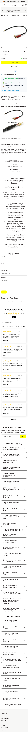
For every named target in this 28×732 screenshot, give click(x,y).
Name (3, 256)
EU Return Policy (5, 727)
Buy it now (14, 66)
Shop (7, 15)
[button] (23, 313)
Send (4, 292)
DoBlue (14, 5)
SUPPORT (3, 723)
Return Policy (4, 730)
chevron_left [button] (2, 10)
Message (3, 277)
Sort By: (17, 326)
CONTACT (3, 725)
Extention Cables (15, 15)
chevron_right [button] (25, 10)
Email (2, 263)
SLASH (2, 716)
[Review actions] (24, 331)
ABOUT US (3, 720)
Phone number (4, 270)
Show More (14, 337)
